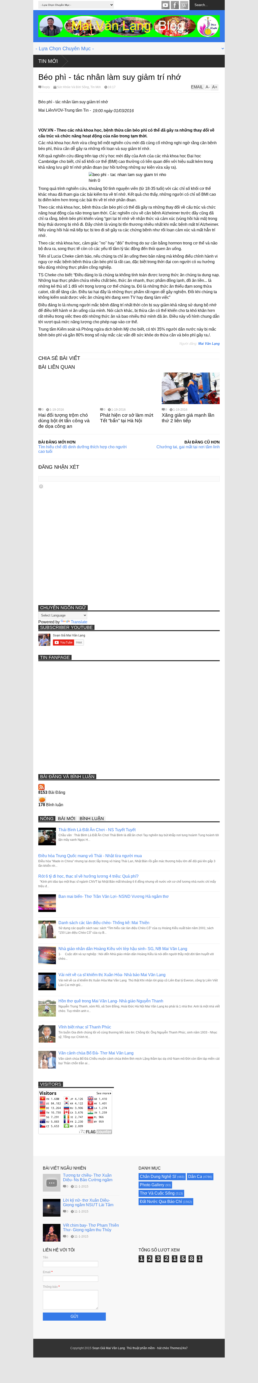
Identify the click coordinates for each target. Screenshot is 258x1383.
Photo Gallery (152, 1185)
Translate (79, 622)
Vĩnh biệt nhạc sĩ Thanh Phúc (84, 1027)
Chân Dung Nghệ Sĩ (158, 1176)
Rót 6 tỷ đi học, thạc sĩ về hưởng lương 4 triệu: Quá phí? (88, 876)
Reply (46, 87)
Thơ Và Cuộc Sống (157, 1193)
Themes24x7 (179, 1348)
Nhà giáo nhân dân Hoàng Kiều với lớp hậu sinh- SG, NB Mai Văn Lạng (122, 949)
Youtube (166, 5)
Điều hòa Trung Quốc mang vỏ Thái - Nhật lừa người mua (90, 856)
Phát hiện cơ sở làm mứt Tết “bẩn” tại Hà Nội (126, 417)
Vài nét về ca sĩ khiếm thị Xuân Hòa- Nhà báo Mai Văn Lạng (112, 975)
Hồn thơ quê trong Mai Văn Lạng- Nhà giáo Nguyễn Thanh (110, 1001)
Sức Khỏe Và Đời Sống (73, 87)
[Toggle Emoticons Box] (41, 486)
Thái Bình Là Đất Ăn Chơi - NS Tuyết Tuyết (97, 830)
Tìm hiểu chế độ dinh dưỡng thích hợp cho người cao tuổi (82, 449)
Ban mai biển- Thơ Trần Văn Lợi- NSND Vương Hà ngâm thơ (113, 896)
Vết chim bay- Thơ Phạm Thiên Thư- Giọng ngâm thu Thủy (91, 1227)
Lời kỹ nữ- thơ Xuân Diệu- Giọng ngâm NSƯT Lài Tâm (88, 1202)
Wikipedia (184, 5)
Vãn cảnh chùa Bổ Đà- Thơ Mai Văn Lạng (96, 1053)
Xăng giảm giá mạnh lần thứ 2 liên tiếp (188, 417)
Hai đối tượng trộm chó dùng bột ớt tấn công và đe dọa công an (64, 420)
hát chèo (163, 1348)
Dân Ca (195, 1176)
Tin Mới (48, 61)
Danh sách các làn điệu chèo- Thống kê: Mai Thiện (103, 923)
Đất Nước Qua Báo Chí (161, 1201)
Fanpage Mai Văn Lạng (175, 5)
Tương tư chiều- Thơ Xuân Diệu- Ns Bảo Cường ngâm (87, 1177)
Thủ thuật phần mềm (140, 1348)
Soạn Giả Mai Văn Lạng (108, 1348)
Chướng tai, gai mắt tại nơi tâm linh (188, 447)
